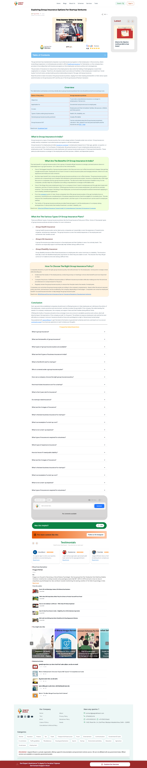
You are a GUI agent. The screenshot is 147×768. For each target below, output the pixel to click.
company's (44, 194)
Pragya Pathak (36, 13)
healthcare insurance (74, 64)
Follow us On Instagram (95, 534)
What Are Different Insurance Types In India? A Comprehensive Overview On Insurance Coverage (67, 208)
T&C (40, 716)
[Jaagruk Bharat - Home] (26, 3)
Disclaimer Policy (64, 719)
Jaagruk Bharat (46, 320)
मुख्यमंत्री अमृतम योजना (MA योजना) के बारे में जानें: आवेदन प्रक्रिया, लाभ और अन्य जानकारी (58, 664)
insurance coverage (62, 145)
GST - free (82, 124)
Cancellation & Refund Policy (48, 725)
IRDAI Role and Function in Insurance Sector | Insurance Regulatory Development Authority (64, 294)
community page (36, 322)
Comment (99, 506)
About (61, 713)
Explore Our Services (111, 764)
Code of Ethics (43, 722)
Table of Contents (41, 55)
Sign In (130, 3)
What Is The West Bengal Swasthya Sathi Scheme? (53, 693)
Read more (36, 560)
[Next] (132, 21)
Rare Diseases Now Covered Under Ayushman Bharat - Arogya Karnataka (65, 653)
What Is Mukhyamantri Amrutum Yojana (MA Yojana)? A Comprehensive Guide (61, 671)
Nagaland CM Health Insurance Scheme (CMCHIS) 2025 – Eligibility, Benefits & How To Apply (42, 653)
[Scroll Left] (31, 643)
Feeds (61, 722)
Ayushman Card (42, 128)
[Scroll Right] (107, 643)
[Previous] (128, 21)
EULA (41, 719)
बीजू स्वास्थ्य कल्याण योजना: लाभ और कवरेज (48, 679)
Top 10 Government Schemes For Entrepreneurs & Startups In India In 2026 (88, 653)
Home (41, 713)
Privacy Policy (63, 716)
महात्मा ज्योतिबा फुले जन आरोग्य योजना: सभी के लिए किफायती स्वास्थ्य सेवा (54, 686)
